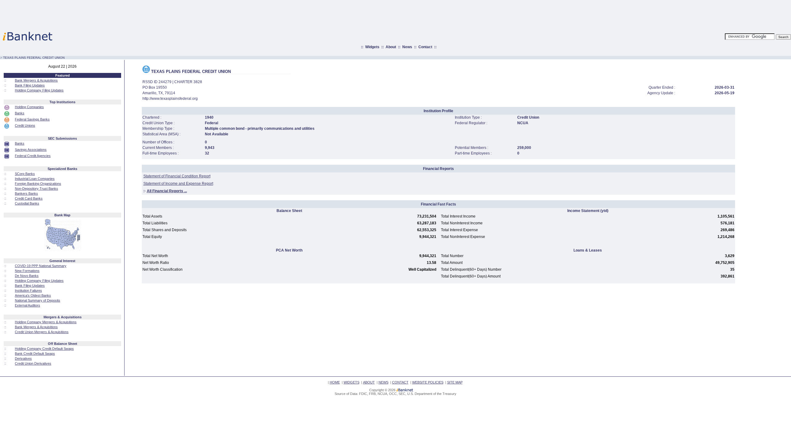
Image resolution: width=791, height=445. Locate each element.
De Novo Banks (27, 276)
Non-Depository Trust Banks (36, 188)
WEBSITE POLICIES (427, 382)
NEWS (383, 382)
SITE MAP (455, 382)
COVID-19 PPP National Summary (40, 266)
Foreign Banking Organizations (38, 183)
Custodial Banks (27, 203)
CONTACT (400, 382)
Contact (425, 47)
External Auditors (27, 305)
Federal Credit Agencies (33, 156)
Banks (19, 113)
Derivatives (23, 358)
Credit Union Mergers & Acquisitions (42, 332)
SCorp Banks (25, 174)
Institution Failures (28, 290)
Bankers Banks (26, 193)
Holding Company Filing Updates (39, 90)
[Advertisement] (422, 14)
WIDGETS (351, 382)
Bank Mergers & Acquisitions (36, 80)
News (407, 47)
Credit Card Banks (29, 198)
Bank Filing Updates (30, 85)
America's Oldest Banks (33, 295)
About (391, 47)
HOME (335, 382)
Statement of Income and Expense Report (178, 183)
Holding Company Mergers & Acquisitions (46, 322)
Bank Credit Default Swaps (35, 353)
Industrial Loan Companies (35, 178)
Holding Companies (29, 107)
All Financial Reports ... (167, 191)
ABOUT (369, 382)
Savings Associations (31, 149)
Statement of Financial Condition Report (176, 176)
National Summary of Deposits (37, 300)
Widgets (372, 47)
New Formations (27, 271)
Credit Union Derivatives (33, 363)
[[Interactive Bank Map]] (63, 250)
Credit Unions (25, 125)
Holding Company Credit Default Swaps (44, 348)
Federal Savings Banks (32, 119)
